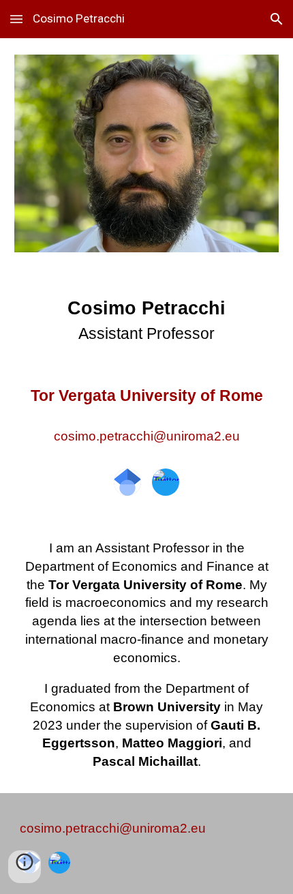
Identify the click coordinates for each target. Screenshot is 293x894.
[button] (16, 19)
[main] (146, 374)
